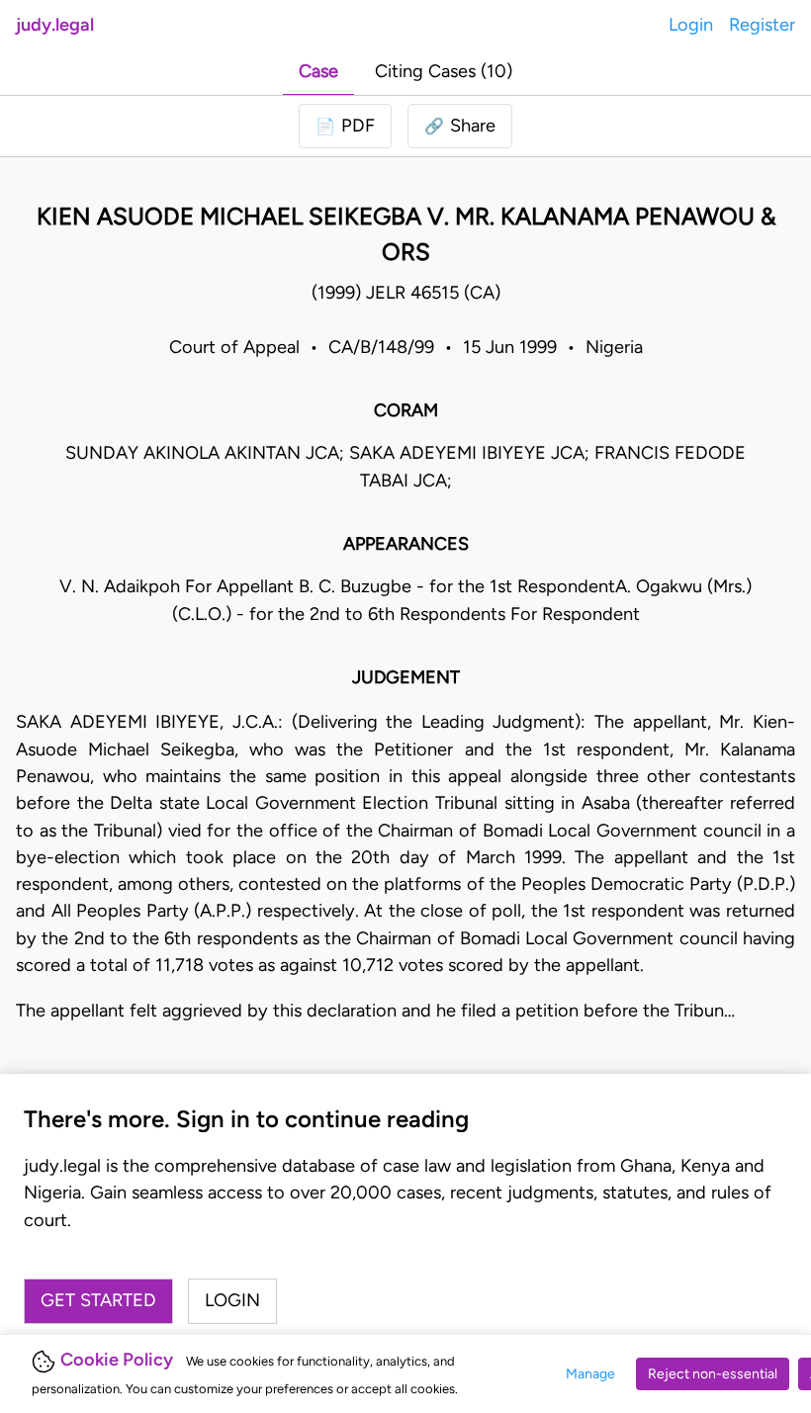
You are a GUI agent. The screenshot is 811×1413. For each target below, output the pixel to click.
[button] (459, 126)
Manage (590, 1374)
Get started (98, 1300)
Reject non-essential (712, 1374)
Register (762, 25)
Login (691, 25)
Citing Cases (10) (443, 71)
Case (318, 71)
